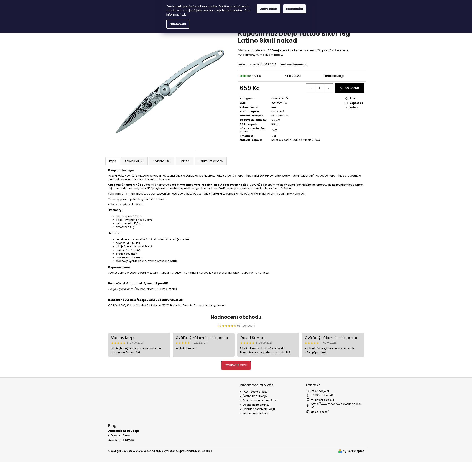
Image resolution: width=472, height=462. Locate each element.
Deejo (340, 76)
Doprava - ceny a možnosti (260, 400)
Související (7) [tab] (134, 161)
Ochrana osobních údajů (259, 409)
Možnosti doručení (294, 64)
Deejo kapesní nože (120, 289)
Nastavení (178, 24)
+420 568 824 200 (323, 395)
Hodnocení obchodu (236, 317)
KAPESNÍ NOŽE (279, 98)
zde (184, 14)
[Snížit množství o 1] (310, 88)
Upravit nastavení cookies (195, 451)
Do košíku (352, 88)
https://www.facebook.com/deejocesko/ (336, 405)
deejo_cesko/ (320, 412)
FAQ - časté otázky (255, 392)
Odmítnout (268, 9)
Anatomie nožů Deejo (123, 431)
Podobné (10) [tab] (161, 161)
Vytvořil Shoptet (353, 451)
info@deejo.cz (320, 391)
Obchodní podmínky (256, 405)
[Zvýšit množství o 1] (328, 88)
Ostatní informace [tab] (210, 161)
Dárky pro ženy (119, 435)
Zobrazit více (236, 365)
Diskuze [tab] (184, 161)
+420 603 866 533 (322, 400)
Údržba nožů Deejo (255, 396)
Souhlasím (294, 9)
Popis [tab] (112, 161)
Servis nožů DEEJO (121, 440)
